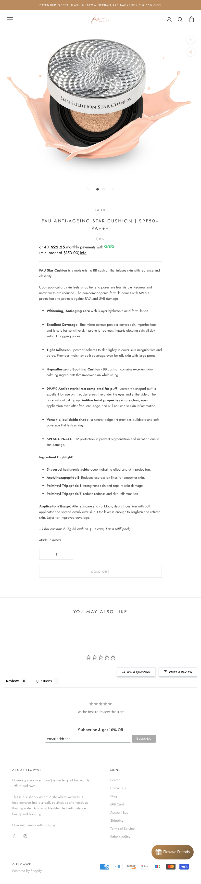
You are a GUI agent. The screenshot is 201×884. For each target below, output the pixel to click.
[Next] (113, 189)
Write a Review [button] (180, 672)
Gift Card (117, 804)
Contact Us (118, 788)
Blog (113, 796)
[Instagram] (25, 836)
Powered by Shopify (27, 870)
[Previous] (88, 189)
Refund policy (120, 836)
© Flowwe (21, 864)
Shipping (117, 820)
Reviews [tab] (12, 681)
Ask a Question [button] (138, 672)
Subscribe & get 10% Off (100, 730)
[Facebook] (14, 836)
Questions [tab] (44, 681)
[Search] (180, 19)
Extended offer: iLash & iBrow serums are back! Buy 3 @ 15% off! (100, 5)
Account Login (120, 812)
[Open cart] (191, 19)
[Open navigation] (10, 19)
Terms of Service (122, 828)
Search (115, 779)
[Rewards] (172, 852)
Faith (100, 210)
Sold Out (100, 572)
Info (83, 253)
